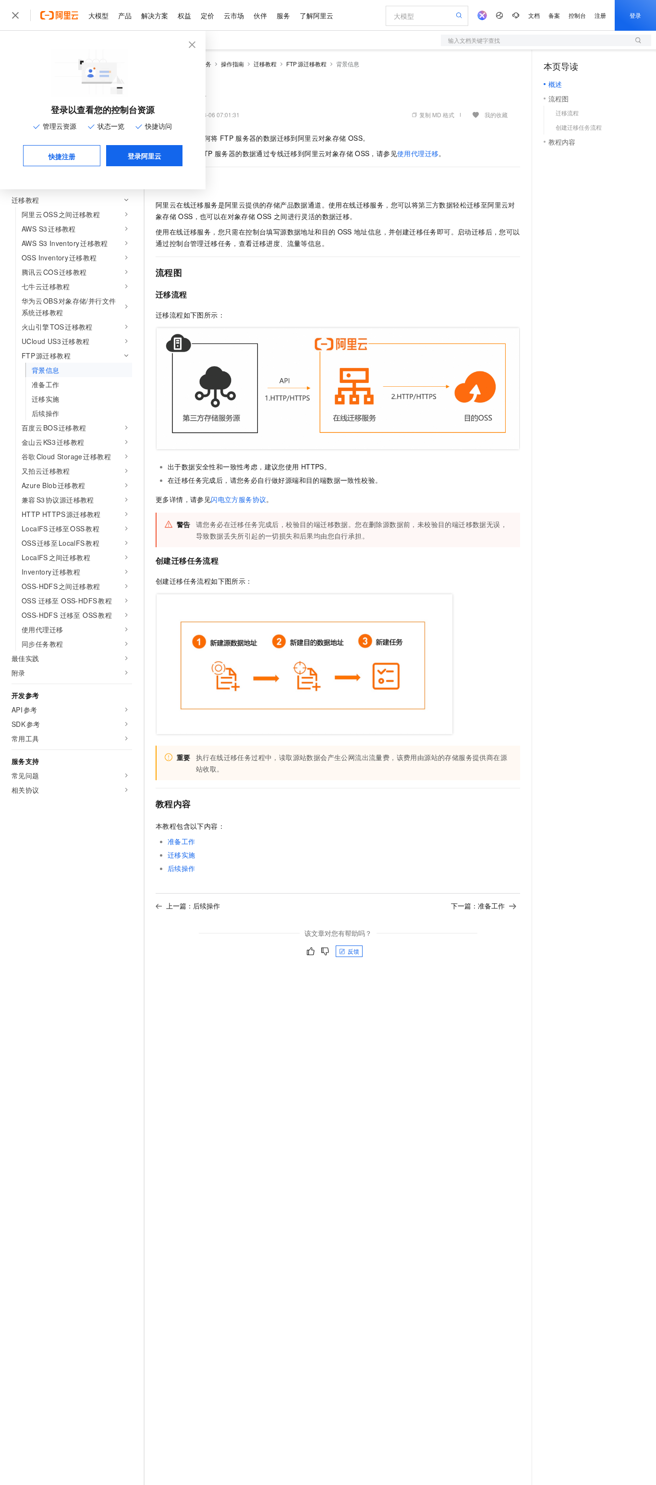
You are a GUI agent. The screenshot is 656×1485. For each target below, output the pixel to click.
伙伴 (260, 15)
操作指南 (232, 64)
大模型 (98, 15)
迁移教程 (265, 64)
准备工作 (181, 841)
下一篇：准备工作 (478, 905)
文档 (534, 15)
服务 (283, 15)
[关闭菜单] (15, 15)
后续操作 (181, 868)
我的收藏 (496, 114)
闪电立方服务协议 (238, 499)
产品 (125, 15)
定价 (207, 15)
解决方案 (154, 15)
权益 (184, 15)
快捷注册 (62, 156)
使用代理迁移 (417, 153)
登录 (635, 15)
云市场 (234, 15)
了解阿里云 (316, 15)
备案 (554, 15)
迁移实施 (181, 854)
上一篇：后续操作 (193, 905)
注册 (600, 15)
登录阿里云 (144, 155)
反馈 (353, 951)
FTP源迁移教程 (306, 64)
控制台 (577, 15)
